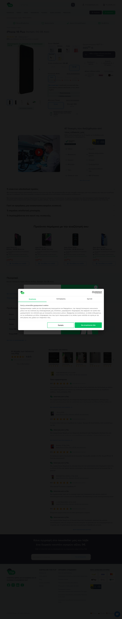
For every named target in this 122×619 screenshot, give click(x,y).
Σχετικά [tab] (89, 299)
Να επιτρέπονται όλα (88, 325)
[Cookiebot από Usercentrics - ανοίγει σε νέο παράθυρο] (93, 292)
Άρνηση (60, 325)
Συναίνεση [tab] (32, 299)
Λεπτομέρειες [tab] (61, 299)
